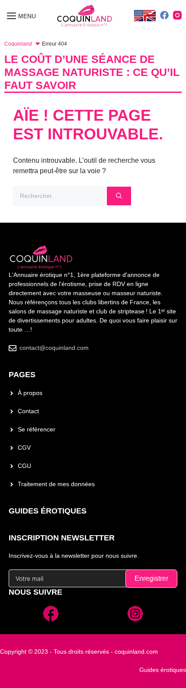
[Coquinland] (85, 16)
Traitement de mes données (56, 484)
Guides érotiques (48, 511)
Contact (28, 411)
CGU (24, 465)
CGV (24, 447)
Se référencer (36, 429)
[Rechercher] (119, 196)
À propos (30, 392)
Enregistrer (151, 578)
